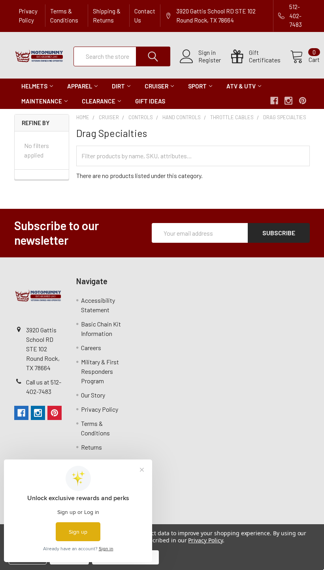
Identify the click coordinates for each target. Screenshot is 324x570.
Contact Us (144, 16)
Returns (91, 447)
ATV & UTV (241, 86)
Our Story (93, 395)
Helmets (34, 86)
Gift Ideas (150, 101)
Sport (197, 86)
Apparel (79, 86)
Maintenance (41, 101)
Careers (91, 347)
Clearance (98, 101)
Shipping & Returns (107, 16)
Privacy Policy (28, 16)
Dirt (118, 86)
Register (209, 60)
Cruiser (156, 86)
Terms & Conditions (64, 16)
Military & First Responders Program (100, 371)
